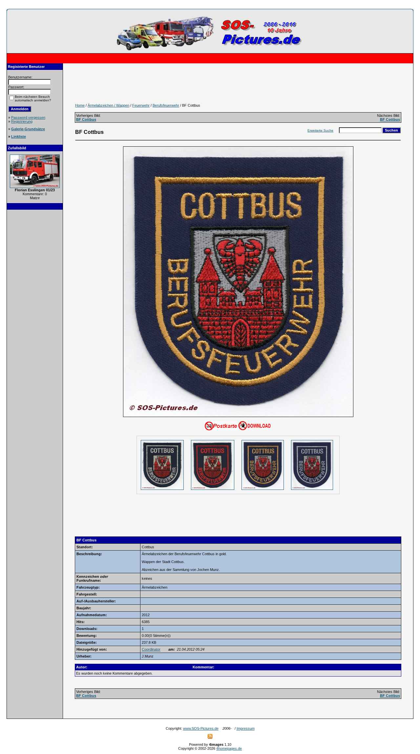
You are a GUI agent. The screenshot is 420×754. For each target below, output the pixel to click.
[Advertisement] (35, 312)
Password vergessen (28, 117)
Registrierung (21, 121)
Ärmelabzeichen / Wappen (108, 105)
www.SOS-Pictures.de (201, 728)
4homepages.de (229, 748)
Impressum (246, 728)
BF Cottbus (86, 119)
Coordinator (151, 649)
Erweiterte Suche (320, 130)
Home (80, 105)
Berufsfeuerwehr (166, 105)
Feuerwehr (141, 105)
